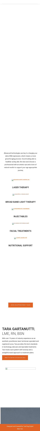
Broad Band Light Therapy (21, 202)
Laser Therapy (20, 187)
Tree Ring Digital (28, 426)
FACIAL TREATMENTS (20, 231)
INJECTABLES (21, 216)
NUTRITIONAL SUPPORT (21, 245)
